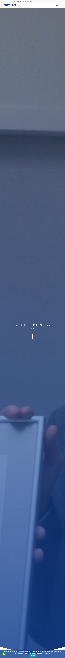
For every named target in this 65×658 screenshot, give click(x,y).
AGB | (14, 1)
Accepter (33, 655)
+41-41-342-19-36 (27, 1)
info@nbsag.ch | (19, 1)
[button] (60, 6)
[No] (63, 654)
